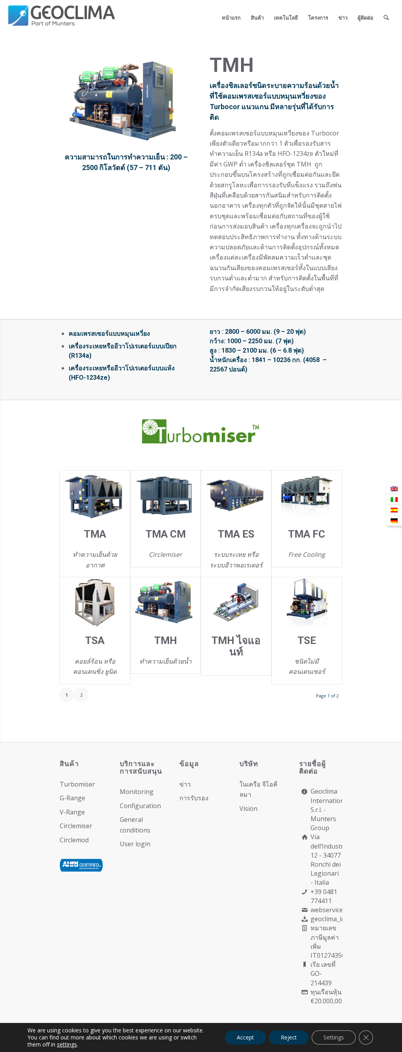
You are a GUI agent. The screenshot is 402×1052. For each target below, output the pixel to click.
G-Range (72, 798)
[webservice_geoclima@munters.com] (304, 910)
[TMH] (165, 602)
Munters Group (323, 823)
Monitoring (136, 791)
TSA (94, 640)
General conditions (135, 824)
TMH (165, 640)
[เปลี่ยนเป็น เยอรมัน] (394, 520)
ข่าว (185, 784)
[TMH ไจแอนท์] (236, 602)
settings (67, 1044)
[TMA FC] (307, 495)
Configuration (140, 805)
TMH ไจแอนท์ (236, 646)
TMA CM (166, 534)
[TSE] (307, 602)
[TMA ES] (236, 495)
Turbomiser (77, 784)
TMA (95, 534)
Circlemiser (76, 825)
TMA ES (236, 534)
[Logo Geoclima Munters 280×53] (63, 22)
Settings (333, 1037)
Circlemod (74, 840)
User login (135, 844)
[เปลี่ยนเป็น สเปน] (394, 510)
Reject (289, 1037)
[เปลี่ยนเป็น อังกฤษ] (394, 488)
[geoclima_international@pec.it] (304, 919)
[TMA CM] (165, 495)
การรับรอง (193, 798)
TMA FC (306, 534)
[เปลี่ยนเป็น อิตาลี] (394, 499)
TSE (307, 640)
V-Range (72, 812)
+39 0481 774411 (324, 896)
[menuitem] (231, 17)
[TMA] (95, 495)
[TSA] (95, 602)
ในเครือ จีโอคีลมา (258, 789)
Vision (248, 808)
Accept (245, 1037)
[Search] (386, 17)
